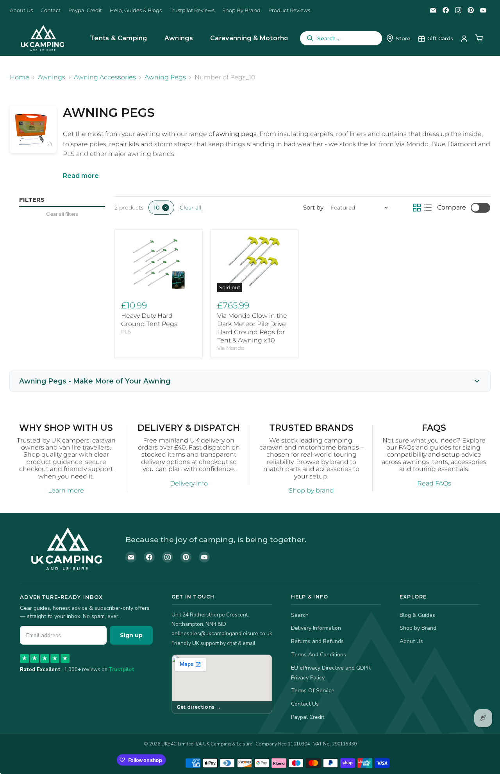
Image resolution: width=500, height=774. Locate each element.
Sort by (313, 207)
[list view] (427, 207)
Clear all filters (62, 214)
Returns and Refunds (317, 641)
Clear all (191, 207)
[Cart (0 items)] (479, 38)
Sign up (131, 635)
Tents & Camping (118, 38)
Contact (51, 10)
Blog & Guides (417, 615)
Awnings (178, 38)
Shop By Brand (241, 10)
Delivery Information (316, 628)
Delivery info (189, 483)
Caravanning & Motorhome (254, 38)
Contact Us (305, 704)
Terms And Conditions (318, 654)
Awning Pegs (165, 77)
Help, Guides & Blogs (136, 10)
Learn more (66, 490)
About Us (21, 10)
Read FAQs (434, 483)
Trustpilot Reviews (192, 10)
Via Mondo (230, 348)
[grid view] (416, 207)
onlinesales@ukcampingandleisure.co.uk (221, 633)
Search (300, 615)
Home (19, 77)
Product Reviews (289, 10)
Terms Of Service (312, 690)
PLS (126, 331)
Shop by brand (311, 490)
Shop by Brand (418, 628)
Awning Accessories (105, 77)
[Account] (464, 38)
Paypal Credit (85, 10)
